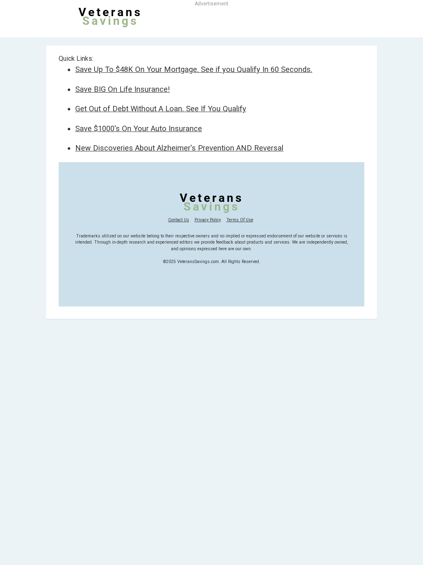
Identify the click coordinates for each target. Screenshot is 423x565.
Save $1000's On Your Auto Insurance (138, 128)
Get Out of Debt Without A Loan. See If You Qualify (160, 108)
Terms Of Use (239, 220)
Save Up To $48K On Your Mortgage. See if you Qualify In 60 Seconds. (193, 69)
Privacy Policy (208, 220)
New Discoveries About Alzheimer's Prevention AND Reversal (179, 148)
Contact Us (178, 220)
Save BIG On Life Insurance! (122, 89)
